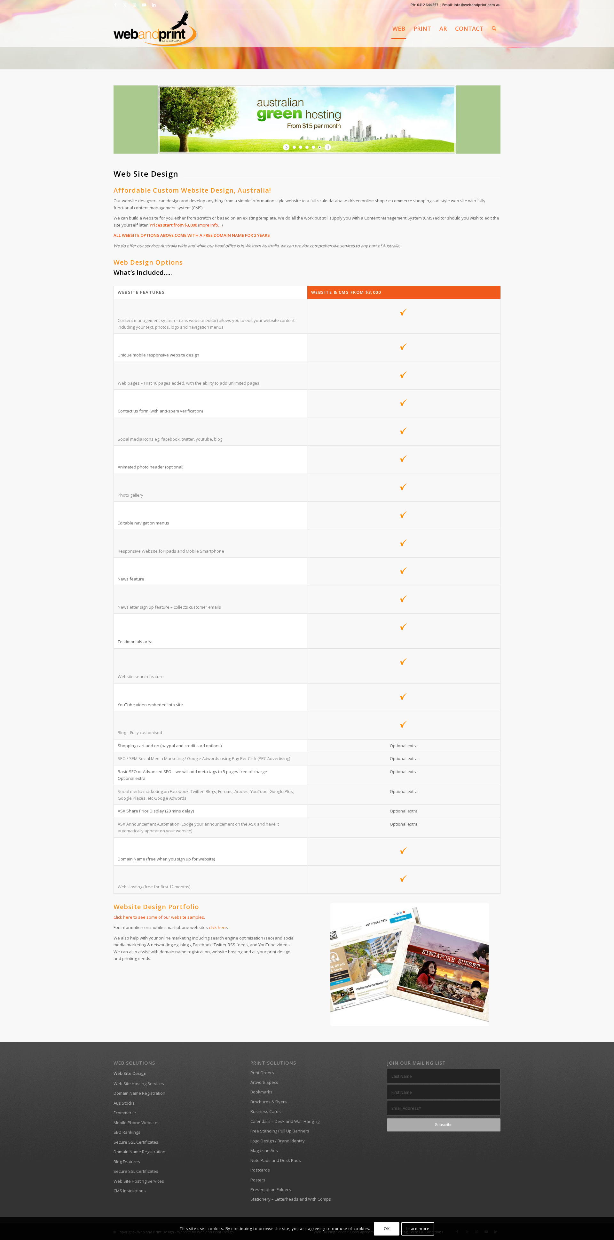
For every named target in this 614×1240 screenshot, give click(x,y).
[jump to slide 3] (307, 147)
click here (218, 927)
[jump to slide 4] (313, 147)
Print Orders (262, 1073)
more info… (210, 225)
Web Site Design (130, 1073)
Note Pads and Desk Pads (275, 1160)
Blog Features (127, 1161)
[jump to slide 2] (300, 147)
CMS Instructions (130, 1191)
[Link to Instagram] (134, 5)
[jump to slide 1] (294, 147)
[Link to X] (125, 5)
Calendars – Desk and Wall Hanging (284, 1121)
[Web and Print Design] (156, 28)
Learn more (417, 1228)
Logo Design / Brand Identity (277, 1141)
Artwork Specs (264, 1082)
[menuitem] (398, 28)
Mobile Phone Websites (137, 1122)
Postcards (260, 1170)
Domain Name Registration (139, 1093)
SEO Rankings (127, 1132)
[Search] (494, 28)
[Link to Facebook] (115, 5)
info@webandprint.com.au (477, 4)
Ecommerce (125, 1113)
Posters (257, 1180)
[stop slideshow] (327, 147)
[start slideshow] (287, 147)
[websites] (409, 964)
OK (387, 1228)
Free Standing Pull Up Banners (279, 1131)
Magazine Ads (264, 1150)
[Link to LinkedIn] (154, 5)
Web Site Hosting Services (139, 1083)
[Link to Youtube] (144, 5)
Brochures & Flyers (268, 1102)
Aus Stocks (124, 1103)
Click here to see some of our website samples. (159, 917)
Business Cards (265, 1111)
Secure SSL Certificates (136, 1142)
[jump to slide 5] (320, 147)
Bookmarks (261, 1092)
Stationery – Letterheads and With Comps (290, 1199)
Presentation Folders (270, 1189)
